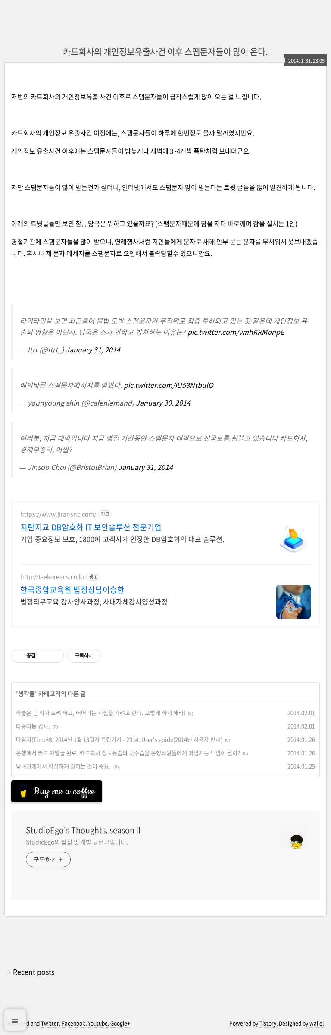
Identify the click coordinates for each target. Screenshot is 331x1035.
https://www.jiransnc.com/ (58, 514)
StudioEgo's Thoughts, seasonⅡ (84, 830)
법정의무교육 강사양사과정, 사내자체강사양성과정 (94, 601)
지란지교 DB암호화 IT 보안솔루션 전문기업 (91, 527)
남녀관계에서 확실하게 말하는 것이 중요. (63, 766)
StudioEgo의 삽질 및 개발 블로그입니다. (77, 841)
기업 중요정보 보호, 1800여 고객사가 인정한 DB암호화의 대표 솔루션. (122, 539)
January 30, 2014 (163, 402)
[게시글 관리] (54, 655)
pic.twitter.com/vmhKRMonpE (235, 332)
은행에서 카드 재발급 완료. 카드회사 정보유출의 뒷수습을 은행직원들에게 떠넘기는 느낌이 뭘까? (128, 753)
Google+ (120, 1023)
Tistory (267, 1023)
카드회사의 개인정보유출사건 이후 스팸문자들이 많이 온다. (165, 51)
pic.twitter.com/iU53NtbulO (168, 385)
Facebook (73, 1023)
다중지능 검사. (33, 726)
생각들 (26, 693)
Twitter (50, 1023)
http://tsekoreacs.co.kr (52, 576)
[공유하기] (43, 655)
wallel (316, 1023)
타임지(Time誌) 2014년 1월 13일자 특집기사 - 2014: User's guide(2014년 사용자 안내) (119, 739)
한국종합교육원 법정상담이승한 (72, 590)
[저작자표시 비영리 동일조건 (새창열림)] (113, 655)
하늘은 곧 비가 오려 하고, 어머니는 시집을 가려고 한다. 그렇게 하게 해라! (100, 712)
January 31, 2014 (93, 349)
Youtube (98, 1023)
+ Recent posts (30, 971)
